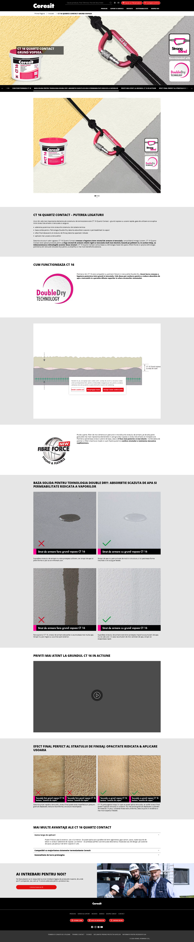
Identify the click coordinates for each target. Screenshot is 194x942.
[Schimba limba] (115, 3)
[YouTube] (101, 927)
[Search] (111, 3)
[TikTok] (98, 927)
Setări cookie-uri (77, 390)
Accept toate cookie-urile (113, 390)
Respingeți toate (93, 390)
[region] (97, 385)
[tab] (95, 195)
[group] (97, 149)
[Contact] (118, 3)
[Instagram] (95, 927)
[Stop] (97, 197)
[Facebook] (92, 927)
